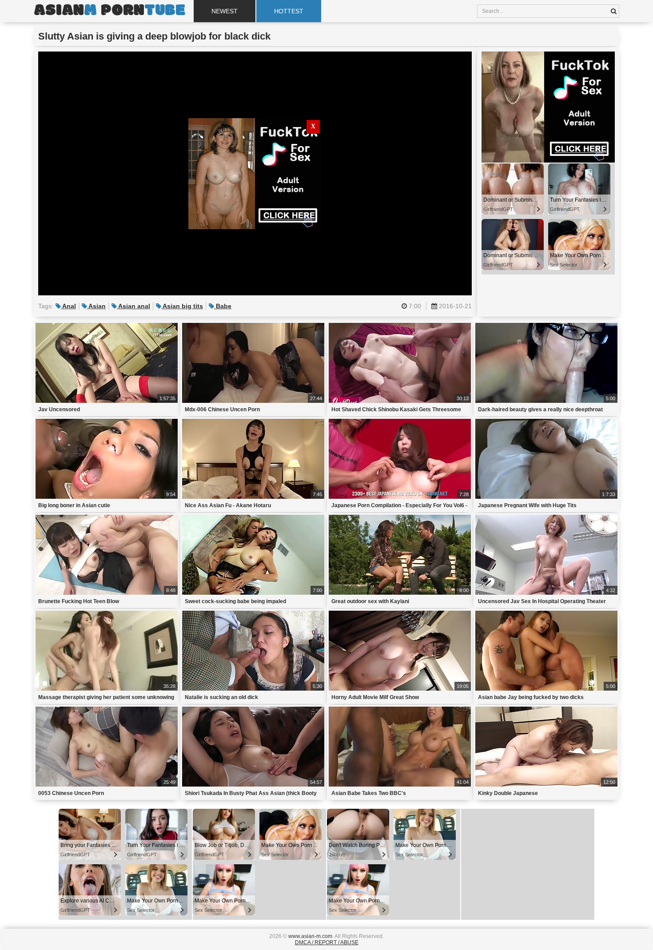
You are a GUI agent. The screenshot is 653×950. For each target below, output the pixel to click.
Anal (68, 306)
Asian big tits (182, 306)
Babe (222, 306)
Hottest (288, 11)
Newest (224, 11)
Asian (96, 306)
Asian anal (133, 306)
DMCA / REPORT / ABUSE (326, 942)
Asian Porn (109, 11)
